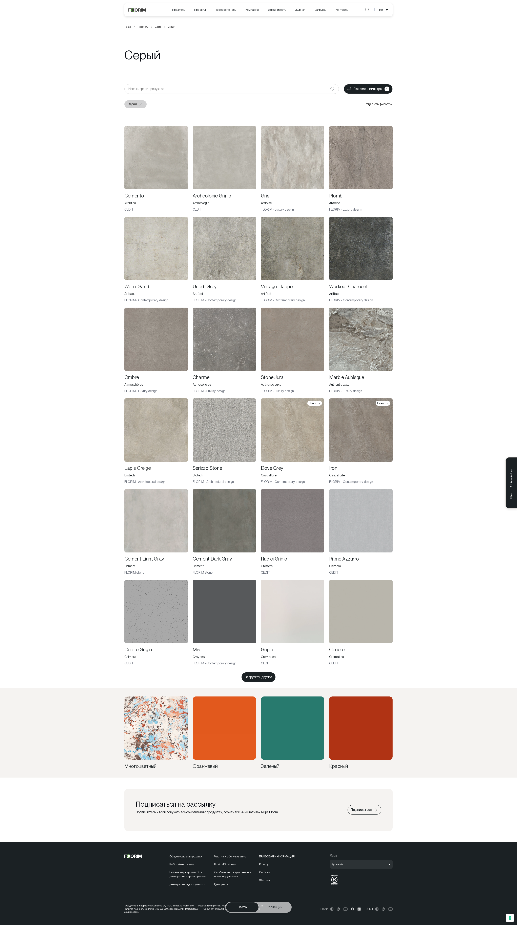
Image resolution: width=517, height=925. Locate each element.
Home (127, 26)
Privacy (264, 864)
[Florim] (137, 9)
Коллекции (274, 907)
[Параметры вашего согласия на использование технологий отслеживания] (510, 918)
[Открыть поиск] (367, 9)
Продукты (178, 9)
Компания (252, 9)
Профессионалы (225, 9)
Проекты (200, 9)
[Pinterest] (338, 909)
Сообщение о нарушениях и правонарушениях (232, 874)
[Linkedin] (359, 909)
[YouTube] (345, 909)
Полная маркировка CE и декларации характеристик (187, 874)
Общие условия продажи (185, 856)
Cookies (264, 872)
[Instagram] (331, 909)
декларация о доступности (187, 884)
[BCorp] (334, 885)
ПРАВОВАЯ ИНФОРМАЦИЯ (277, 856)
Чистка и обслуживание (230, 856)
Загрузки (321, 9)
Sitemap (264, 880)
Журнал (300, 9)
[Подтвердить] (332, 89)
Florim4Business (225, 864)
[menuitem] (178, 10)
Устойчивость (277, 9)
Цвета (242, 907)
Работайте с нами (181, 864)
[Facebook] (352, 909)
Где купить (221, 884)
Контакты (342, 9)
